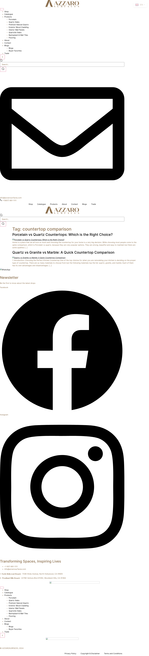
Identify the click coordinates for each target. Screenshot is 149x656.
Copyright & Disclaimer (90, 653)
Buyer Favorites (15, 51)
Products (8, 17)
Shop (6, 11)
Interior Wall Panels (16, 30)
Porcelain (12, 19)
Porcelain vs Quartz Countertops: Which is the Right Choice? (62, 234)
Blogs (6, 45)
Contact (7, 43)
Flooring (12, 38)
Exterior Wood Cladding (19, 27)
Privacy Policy (70, 653)
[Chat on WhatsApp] (5, 270)
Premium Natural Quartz (19, 25)
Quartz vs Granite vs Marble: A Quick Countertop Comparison (63, 252)
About (6, 40)
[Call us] (1, 273)
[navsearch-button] (1, 61)
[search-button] (3, 69)
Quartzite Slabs (15, 32)
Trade (6, 53)
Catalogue (8, 14)
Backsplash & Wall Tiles (18, 35)
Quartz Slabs (14, 22)
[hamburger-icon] (2, 9)
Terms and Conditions (113, 653)
